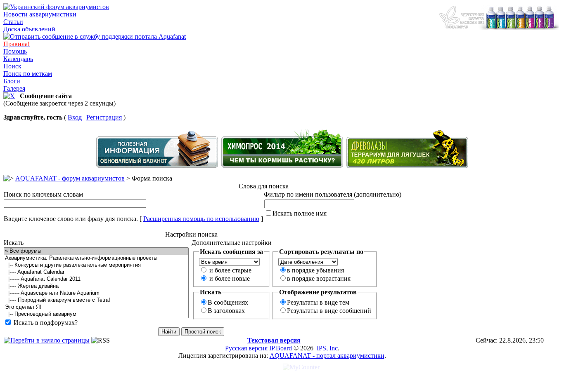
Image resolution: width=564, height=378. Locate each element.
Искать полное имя (300, 213)
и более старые (230, 270)
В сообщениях (228, 302)
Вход (75, 117)
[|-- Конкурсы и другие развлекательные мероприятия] (96, 265)
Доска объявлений (29, 29)
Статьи (13, 21)
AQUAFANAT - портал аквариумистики (327, 355)
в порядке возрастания (319, 278)
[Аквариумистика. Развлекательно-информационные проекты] (96, 258)
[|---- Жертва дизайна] (96, 286)
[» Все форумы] (96, 251)
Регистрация (104, 117)
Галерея (14, 88)
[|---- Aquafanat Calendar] (96, 272)
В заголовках (226, 310)
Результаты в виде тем (318, 302)
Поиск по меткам (27, 73)
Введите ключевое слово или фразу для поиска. (71, 218)
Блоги (11, 81)
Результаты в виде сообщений (329, 310)
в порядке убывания (315, 270)
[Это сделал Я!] (96, 307)
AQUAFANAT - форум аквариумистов (70, 178)
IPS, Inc (327, 348)
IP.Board (280, 348)
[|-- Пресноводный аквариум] (96, 314)
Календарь (18, 58)
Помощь (15, 51)
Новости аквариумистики (39, 14)
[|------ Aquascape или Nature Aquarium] (96, 293)
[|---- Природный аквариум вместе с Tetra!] (96, 300)
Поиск (12, 66)
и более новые (229, 278)
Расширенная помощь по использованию (201, 218)
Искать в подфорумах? (46, 322)
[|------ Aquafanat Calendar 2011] (96, 279)
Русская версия (246, 348)
